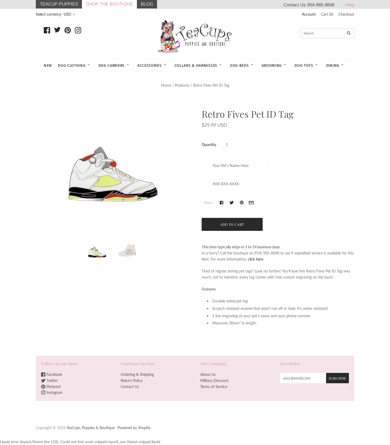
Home (166, 85)
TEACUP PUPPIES (59, 4)
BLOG (147, 4)
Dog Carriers (111, 65)
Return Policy (131, 380)
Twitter (51, 380)
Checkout (346, 14)
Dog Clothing (71, 65)
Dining (332, 65)
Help (349, 4)
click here (255, 259)
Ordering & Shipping (137, 374)
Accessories (149, 65)
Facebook (53, 374)
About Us (208, 374)
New (48, 65)
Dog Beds (239, 65)
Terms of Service (213, 386)
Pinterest (53, 386)
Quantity (209, 144)
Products (182, 85)
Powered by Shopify (134, 427)
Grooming (272, 65)
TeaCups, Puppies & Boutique (91, 427)
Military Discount (214, 380)
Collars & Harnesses (196, 65)
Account (309, 14)
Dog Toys (303, 65)
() (327, 14)
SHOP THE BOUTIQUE (109, 4)
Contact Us (130, 386)
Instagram (54, 392)
